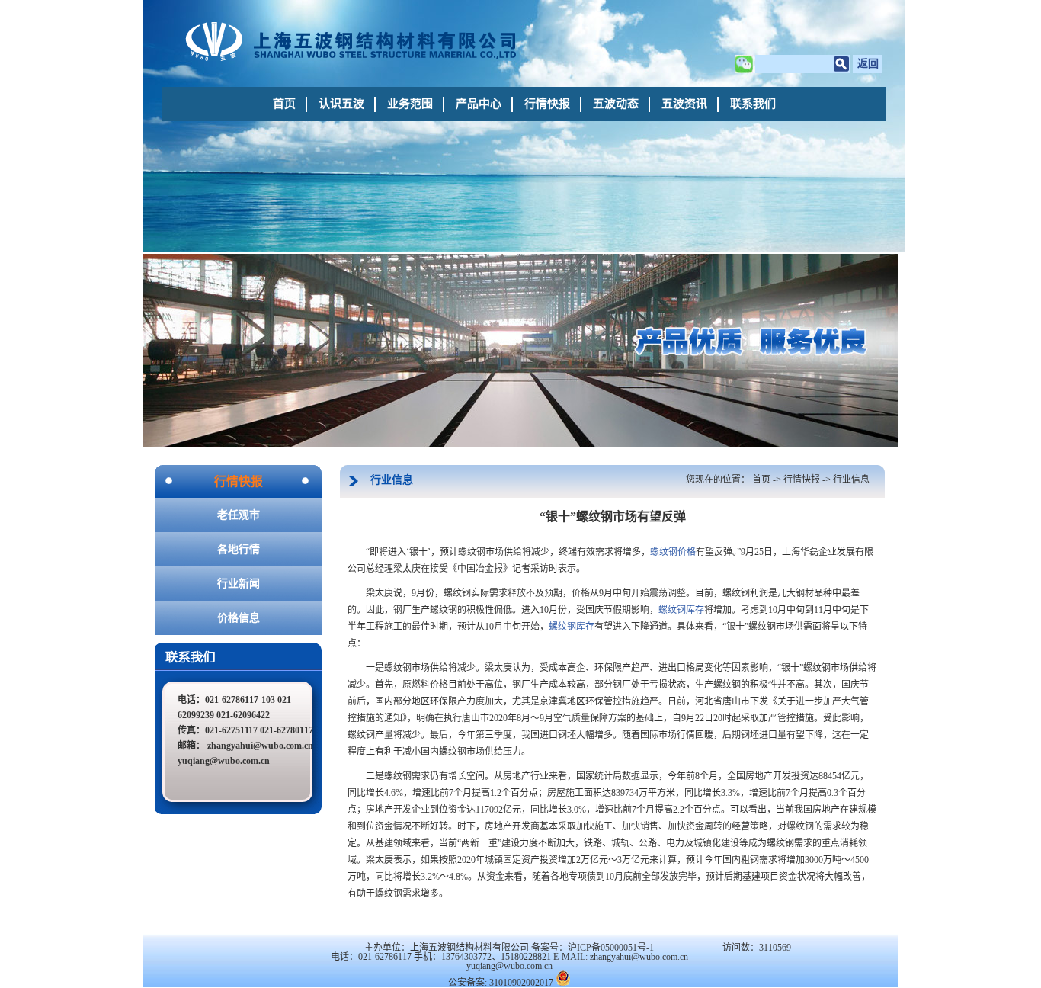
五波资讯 (684, 104)
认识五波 (341, 104)
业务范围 (410, 104)
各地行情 (238, 549)
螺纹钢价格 (673, 552)
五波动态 (616, 104)
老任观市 (238, 515)
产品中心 (478, 104)
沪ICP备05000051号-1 (611, 947)
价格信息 (238, 618)
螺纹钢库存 (681, 610)
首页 (284, 104)
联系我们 (753, 104)
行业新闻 (238, 583)
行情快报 (547, 104)
